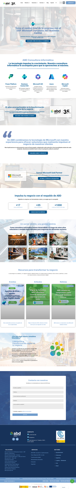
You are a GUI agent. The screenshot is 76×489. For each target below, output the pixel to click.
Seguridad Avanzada (9, 459)
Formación (33, 461)
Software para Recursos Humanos (12, 467)
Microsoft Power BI (9, 470)
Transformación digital (36, 457)
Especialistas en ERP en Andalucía (63, 478)
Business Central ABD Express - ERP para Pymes (15, 456)
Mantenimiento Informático (37, 459)
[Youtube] (17, 439)
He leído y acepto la (22, 411)
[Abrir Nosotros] (29, 2)
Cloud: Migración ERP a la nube (37, 455)
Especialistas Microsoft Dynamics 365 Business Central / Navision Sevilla (38, 478)
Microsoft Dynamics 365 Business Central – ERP (15, 451)
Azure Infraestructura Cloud (11, 461)
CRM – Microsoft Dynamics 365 (11, 465)
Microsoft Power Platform (10, 468)
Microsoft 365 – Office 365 (10, 458)
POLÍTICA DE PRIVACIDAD (66, 481)
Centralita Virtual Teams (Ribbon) (12, 464)
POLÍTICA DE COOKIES (54, 481)
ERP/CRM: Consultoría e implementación (39, 452)
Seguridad (33, 464)
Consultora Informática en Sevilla (13, 478)
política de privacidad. (26, 411)
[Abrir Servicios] (44, 2)
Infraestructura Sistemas (10, 462)
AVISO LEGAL (46, 481)
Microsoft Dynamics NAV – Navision (12, 455)
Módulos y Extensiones (10, 453)
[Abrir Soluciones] (37, 2)
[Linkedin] (13, 439)
